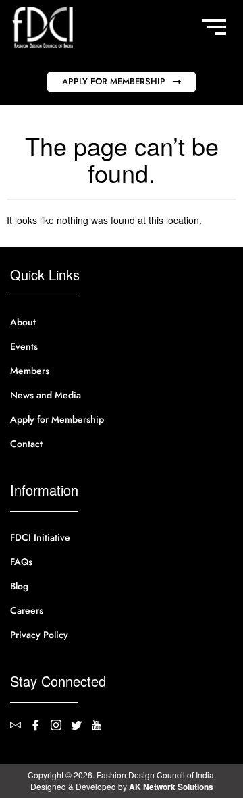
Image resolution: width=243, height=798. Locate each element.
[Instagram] (61, 726)
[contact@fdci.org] (20, 726)
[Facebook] (40, 726)
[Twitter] (81, 726)
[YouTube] (101, 726)
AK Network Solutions (171, 786)
